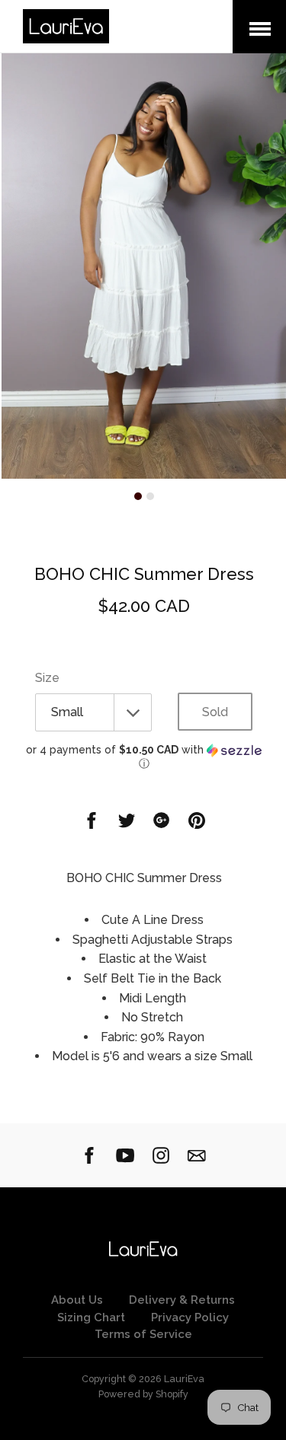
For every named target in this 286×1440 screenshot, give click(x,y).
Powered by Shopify (143, 1394)
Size (47, 678)
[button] (143, 757)
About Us (77, 1300)
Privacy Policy (190, 1317)
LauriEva (184, 1378)
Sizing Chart (91, 1317)
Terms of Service (143, 1334)
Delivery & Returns (182, 1300)
